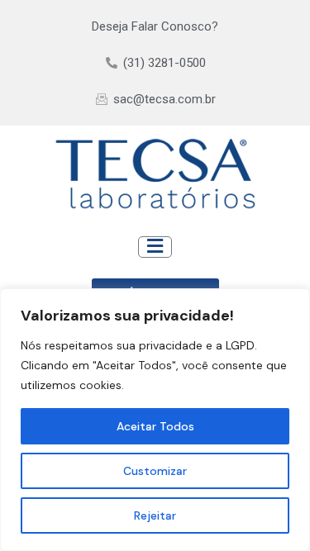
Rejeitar (155, 515)
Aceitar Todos (155, 426)
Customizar (155, 470)
